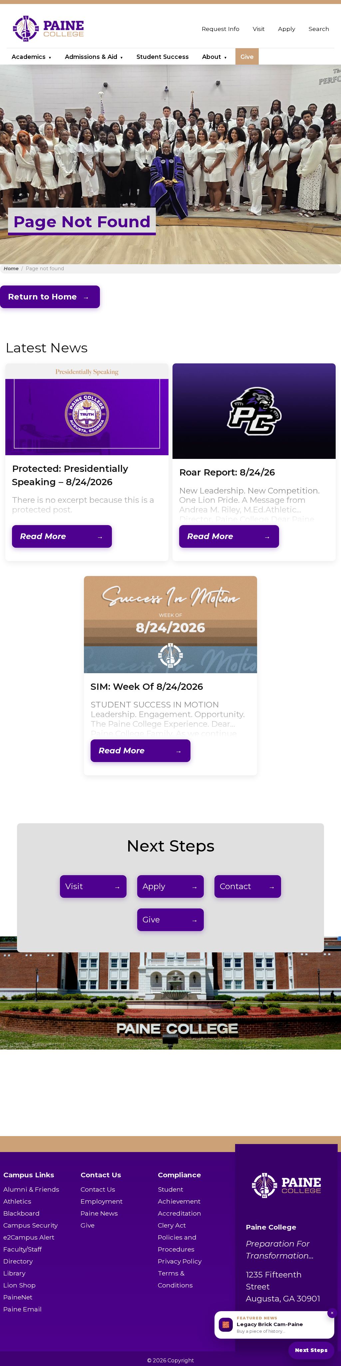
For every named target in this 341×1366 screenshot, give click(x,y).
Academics (29, 56)
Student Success (163, 56)
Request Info (220, 28)
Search (319, 28)
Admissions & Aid (91, 56)
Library (14, 1273)
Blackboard (21, 1213)
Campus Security (30, 1225)
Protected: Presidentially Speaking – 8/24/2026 (70, 475)
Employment (102, 1201)
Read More (43, 536)
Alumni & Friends (31, 1189)
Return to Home (42, 296)
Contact (235, 886)
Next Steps (311, 1350)
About (211, 56)
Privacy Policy (179, 1261)
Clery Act (172, 1225)
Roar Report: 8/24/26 (227, 472)
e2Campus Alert (28, 1237)
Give (247, 56)
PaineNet (17, 1297)
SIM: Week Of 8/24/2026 (147, 686)
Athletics (17, 1201)
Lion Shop (19, 1285)
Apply (286, 28)
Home (11, 269)
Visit (259, 28)
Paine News (99, 1213)
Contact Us (98, 1189)
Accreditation (179, 1213)
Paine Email (22, 1309)
